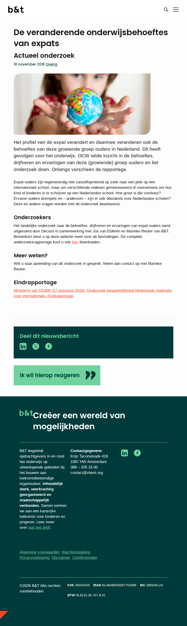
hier (75, 242)
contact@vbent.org (86, 473)
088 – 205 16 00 (84, 467)
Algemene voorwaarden (40, 552)
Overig (51, 64)
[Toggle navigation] (175, 10)
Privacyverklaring (34, 557)
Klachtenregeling (76, 552)
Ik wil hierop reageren (50, 375)
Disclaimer (61, 557)
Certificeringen (84, 557)
